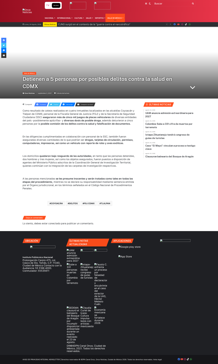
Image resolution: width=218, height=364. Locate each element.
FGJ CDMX (89, 203)
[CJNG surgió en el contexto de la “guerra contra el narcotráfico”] (100, 252)
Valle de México (114, 18)
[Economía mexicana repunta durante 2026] (100, 315)
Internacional (64, 18)
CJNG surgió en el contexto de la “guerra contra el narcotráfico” (94, 24)
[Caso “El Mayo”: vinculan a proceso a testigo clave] (100, 284)
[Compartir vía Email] (3, 55)
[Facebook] (3, 40)
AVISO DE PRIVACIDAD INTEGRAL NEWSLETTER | (42, 359)
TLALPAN (105, 203)
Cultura (78, 18)
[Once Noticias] (31, 11)
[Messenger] (3, 50)
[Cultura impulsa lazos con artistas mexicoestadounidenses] (86, 317)
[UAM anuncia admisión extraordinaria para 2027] (73, 255)
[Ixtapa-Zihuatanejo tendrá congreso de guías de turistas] (86, 271)
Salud (88, 18)
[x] (193, 24)
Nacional (49, 18)
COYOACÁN (57, 203)
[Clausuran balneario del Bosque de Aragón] (73, 324)
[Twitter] (3, 45)
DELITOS (73, 203)
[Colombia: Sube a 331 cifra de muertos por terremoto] (73, 273)
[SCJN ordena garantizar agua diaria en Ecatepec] (86, 252)
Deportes (99, 18)
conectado (54, 223)
